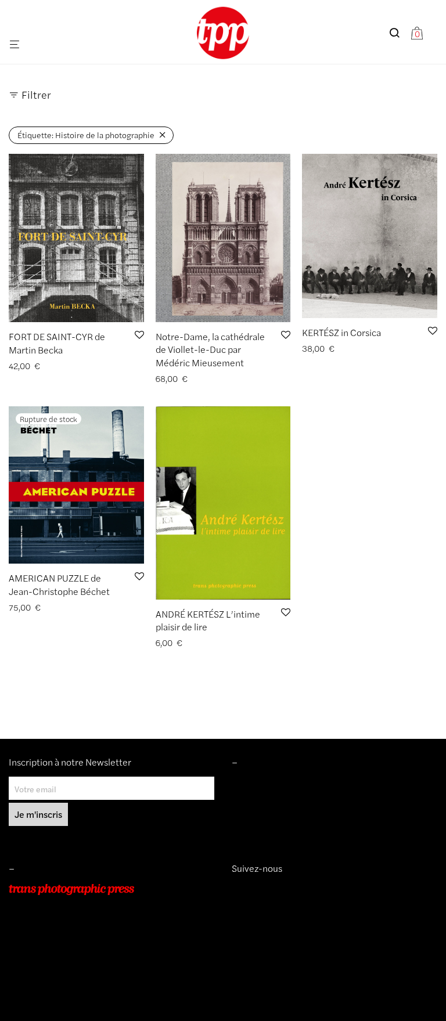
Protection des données (275, 832)
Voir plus (91, 365)
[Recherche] (398, 32)
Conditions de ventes (270, 800)
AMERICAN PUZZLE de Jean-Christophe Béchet (59, 584)
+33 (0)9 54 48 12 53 (48, 938)
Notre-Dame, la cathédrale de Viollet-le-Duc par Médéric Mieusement (210, 349)
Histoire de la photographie (85, 134)
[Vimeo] (245, 889)
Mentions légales (263, 783)
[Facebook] (254, 889)
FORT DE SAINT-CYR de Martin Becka (57, 343)
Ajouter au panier (183, 378)
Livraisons (250, 816)
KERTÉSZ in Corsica (341, 332)
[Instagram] (236, 889)
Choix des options (37, 365)
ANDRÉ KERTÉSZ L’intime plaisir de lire (208, 620)
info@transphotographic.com (62, 955)
